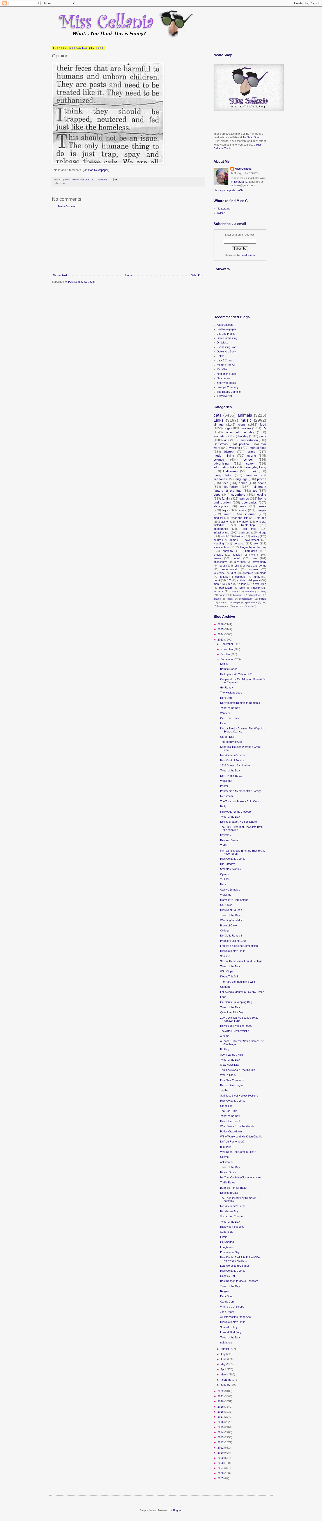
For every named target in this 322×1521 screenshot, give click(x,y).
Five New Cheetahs (232, 1080)
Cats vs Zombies (230, 889)
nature (217, 540)
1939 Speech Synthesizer (235, 765)
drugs (262, 532)
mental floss (257, 447)
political (244, 444)
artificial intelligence (249, 580)
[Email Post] (115, 179)
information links (225, 467)
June (224, 1359)
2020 (221, 1401)
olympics (247, 573)
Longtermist (227, 1247)
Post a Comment (67, 206)
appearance (221, 528)
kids (226, 440)
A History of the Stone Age (235, 1317)
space (242, 510)
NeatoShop (248, 525)
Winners (225, 713)
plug (264, 602)
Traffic (223, 845)
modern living (224, 455)
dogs (227, 428)
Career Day (227, 736)
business (244, 532)
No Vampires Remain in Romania (240, 702)
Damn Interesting (227, 338)
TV (264, 428)
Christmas (221, 444)
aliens (242, 584)
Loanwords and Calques (234, 1265)
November (227, 649)
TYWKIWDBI (224, 396)
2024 (221, 634)
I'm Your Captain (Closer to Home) (240, 1177)
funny (257, 576)
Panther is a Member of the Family (240, 791)
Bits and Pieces (226, 333)
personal (239, 543)
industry (255, 587)
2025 (221, 629)
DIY (228, 580)
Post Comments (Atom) (82, 281)
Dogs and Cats (229, 1192)
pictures (223, 595)
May (223, 1364)
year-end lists (240, 517)
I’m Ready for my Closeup (235, 811)
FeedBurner (248, 255)
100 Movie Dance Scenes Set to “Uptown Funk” (239, 1019)
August (225, 1348)
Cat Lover (226, 905)
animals (244, 415)
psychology (259, 561)
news (242, 506)
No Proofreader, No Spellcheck (238, 821)
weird (254, 554)
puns (262, 436)
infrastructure (221, 532)
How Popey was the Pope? (236, 1025)
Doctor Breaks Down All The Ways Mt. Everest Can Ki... (242, 730)
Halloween (230, 471)
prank (217, 580)
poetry (223, 565)
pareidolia (251, 551)
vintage (219, 424)
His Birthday (227, 864)
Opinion (225, 874)
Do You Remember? (232, 1141)
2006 (221, 1473)
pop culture (226, 587)
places (261, 479)
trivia (250, 606)
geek (230, 598)
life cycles (221, 506)
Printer (224, 786)
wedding (219, 543)
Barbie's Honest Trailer (233, 1187)
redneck (218, 591)
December (227, 644)
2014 (221, 1432)
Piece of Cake (228, 925)
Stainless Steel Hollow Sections (239, 1095)
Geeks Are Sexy (226, 351)
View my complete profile (228, 190)
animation (220, 436)
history (229, 451)
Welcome (225, 894)
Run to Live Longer (231, 1085)
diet (233, 573)
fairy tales (240, 561)
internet (250, 514)
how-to (222, 602)
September (227, 659)
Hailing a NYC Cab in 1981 (236, 674)
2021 (221, 1396)
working (234, 447)
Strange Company (228, 387)
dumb (233, 540)
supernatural (229, 569)
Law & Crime (224, 360)
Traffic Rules (227, 1182)
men (216, 584)
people (261, 510)
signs (242, 424)
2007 (221, 1468)
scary (250, 463)
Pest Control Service (232, 760)
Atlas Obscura (225, 324)
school (248, 459)
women (253, 569)
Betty (223, 806)
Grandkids (226, 1105)
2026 (221, 624)
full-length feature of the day (240, 488)
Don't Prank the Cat (231, 775)
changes (236, 602)
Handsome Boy (229, 1211)
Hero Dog (226, 697)
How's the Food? (230, 1121)
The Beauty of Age (231, 741)
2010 (221, 1452)
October (226, 654)
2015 (221, 1427)
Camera (225, 986)
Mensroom (226, 796)
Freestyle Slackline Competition (239, 945)
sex (256, 543)
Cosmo (224, 1156)
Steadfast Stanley (230, 869)
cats (64, 183)
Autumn (224, 1036)
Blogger (177, 1510)
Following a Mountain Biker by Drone (242, 992)
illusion (238, 536)
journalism (231, 486)
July (223, 1354)
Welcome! (226, 780)
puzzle (262, 598)
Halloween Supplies (232, 1226)
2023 (221, 639)
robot (224, 536)
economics (249, 502)
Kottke (220, 356)
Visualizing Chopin (231, 1216)
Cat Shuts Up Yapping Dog (236, 1002)
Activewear (226, 1162)
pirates (217, 598)
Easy (223, 723)
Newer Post (60, 275)
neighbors (226, 1342)
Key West (225, 835)
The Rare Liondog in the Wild (237, 981)
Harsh (223, 884)
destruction (259, 584)
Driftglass (222, 342)
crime (251, 451)
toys (225, 510)
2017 (221, 1416)
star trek (249, 528)
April (224, 1369)
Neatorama (241, 181)
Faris (223, 997)
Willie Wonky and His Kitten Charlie (241, 1136)
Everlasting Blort (226, 347)
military (255, 536)
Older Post (197, 275)
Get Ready (226, 687)
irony (263, 591)
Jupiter (224, 1090)
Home (129, 275)
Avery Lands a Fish (231, 1054)
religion (237, 554)
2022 (221, 1391)
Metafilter (222, 369)
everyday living (256, 467)
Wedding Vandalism (232, 920)
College (225, 930)
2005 (221, 1478)
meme (217, 558)
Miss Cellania (243, 168)
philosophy (220, 561)
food (263, 424)
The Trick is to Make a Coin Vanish (240, 801)
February (226, 1379)
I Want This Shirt (229, 976)
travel (237, 558)
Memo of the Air (226, 364)
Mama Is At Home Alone (234, 899)
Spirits (224, 663)
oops (217, 494)
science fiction (222, 547)
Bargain (225, 1291)
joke (236, 565)
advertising (221, 463)
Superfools (226, 1231)
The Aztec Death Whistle (234, 1031)
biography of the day (253, 547)
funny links (222, 475)
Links (219, 420)
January (226, 1384)
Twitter (221, 213)
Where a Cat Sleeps (232, 1306)
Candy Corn (227, 1301)
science (219, 459)
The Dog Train (228, 1111)
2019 (221, 1406)
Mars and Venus (256, 565)
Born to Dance (228, 669)
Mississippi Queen (231, 910)
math (227, 514)
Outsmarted (227, 1242)
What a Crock (228, 1075)
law (255, 558)
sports (251, 455)
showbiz (218, 554)
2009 (221, 1457)
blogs (263, 573)
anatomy (228, 551)
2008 (221, 1463)
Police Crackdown (231, 1131)
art (255, 490)
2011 (221, 1447)
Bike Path (226, 1146)
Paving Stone (228, 1172)
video (229, 584)
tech (225, 483)
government (252, 540)
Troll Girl (225, 879)
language (241, 479)
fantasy (223, 576)
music (246, 420)
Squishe (225, 956)
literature (242, 521)
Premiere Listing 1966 (233, 940)
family (226, 498)
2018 (221, 1411)
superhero (238, 494)
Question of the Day (232, 1012)
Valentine (219, 573)
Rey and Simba (229, 840)
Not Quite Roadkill (231, 935)
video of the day (240, 432)
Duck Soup (226, 1296)
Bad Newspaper (98, 170)
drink (253, 471)
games (244, 498)
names (261, 506)
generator (239, 606)
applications (251, 602)
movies (246, 428)
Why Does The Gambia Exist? (238, 1151)
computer (240, 576)
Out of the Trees (229, 718)
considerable (246, 598)
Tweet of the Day (230, 707)
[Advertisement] (128, 241)
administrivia (254, 595)
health (262, 483)
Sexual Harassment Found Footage (241, 961)
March (225, 1374)
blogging (237, 595)
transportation (248, 440)
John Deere (227, 1311)
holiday (243, 436)
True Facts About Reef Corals (237, 1070)
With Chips (226, 971)
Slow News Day (229, 1064)
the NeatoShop (251, 137)
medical (218, 517)
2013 (221, 1437)
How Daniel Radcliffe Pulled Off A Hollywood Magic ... (240, 1259)
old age (261, 517)
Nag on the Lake (227, 373)
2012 (221, 1442)
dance (243, 483)
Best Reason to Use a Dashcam (239, 1281)
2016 (221, 1422)
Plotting (224, 1049)
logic (242, 587)
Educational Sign (230, 1252)
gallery (234, 591)
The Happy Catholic (229, 391)
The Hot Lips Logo (231, 692)
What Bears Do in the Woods (237, 1126)
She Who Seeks (226, 382)
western (249, 591)
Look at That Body (231, 1332)
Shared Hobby (228, 1327)
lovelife (261, 494)
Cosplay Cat (227, 1276)
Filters (223, 1237)
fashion (225, 521)
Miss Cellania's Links (232, 755)
